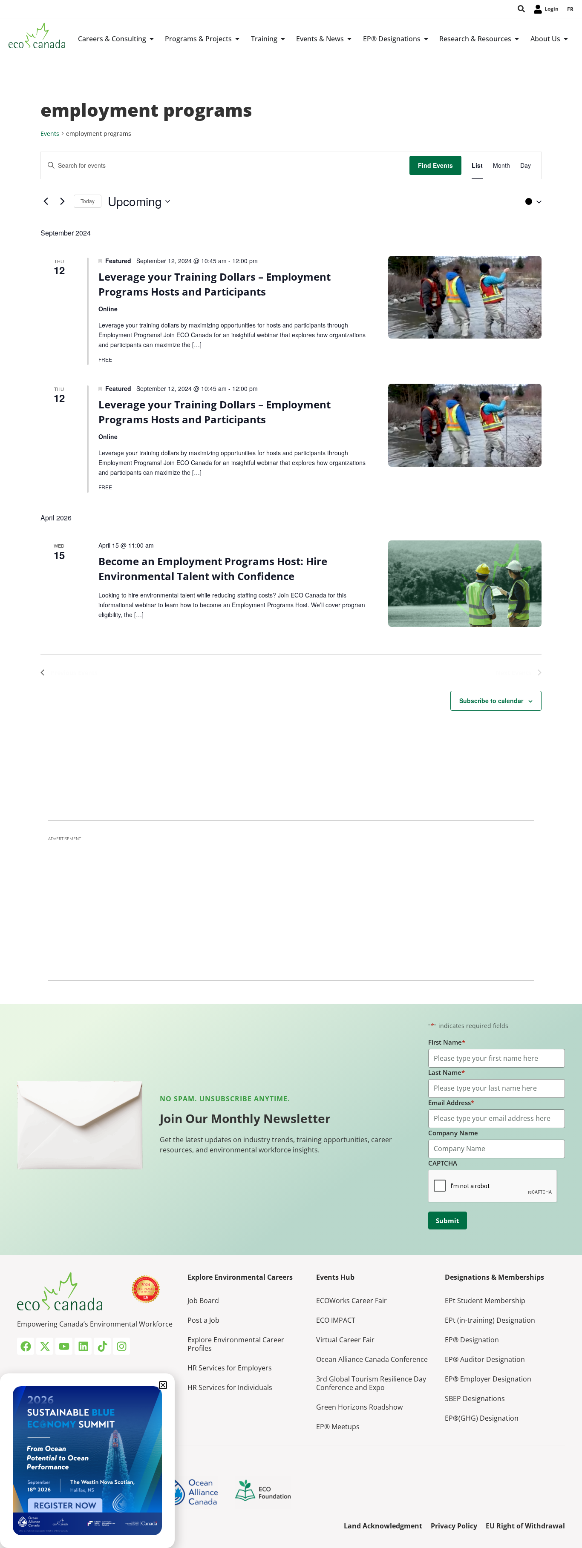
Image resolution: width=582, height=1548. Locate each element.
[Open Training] (282, 39)
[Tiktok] (102, 1346)
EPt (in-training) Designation (490, 1320)
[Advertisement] (291, 905)
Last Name (446, 1072)
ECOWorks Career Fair (351, 1300)
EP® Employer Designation (488, 1379)
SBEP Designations (475, 1398)
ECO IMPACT (335, 1320)
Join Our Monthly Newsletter (245, 1118)
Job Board (203, 1300)
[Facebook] (25, 1346)
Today (88, 200)
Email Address (451, 1102)
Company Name (453, 1133)
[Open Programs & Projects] (237, 39)
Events (49, 133)
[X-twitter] (44, 1346)
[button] (531, 201)
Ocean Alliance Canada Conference (372, 1359)
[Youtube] (63, 1346)
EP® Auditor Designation (485, 1359)
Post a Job (203, 1320)
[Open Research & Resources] (516, 39)
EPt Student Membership (485, 1300)
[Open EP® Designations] (426, 39)
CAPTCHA (442, 1163)
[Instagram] (121, 1346)
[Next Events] (62, 201)
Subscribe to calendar (491, 700)
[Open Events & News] (349, 39)
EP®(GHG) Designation (482, 1418)
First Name (446, 1042)
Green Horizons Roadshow (359, 1407)
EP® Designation (472, 1339)
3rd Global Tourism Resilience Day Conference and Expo (371, 1383)
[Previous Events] (45, 201)
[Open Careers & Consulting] (151, 39)
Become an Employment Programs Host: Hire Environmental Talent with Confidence (212, 568)
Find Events (435, 165)
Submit (447, 1220)
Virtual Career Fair (345, 1339)
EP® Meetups (338, 1426)
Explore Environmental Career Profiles (235, 1344)
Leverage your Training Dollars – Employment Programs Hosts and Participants (214, 284)
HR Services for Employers (229, 1368)
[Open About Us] (565, 39)
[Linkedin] (83, 1346)
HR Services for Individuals (229, 1387)
